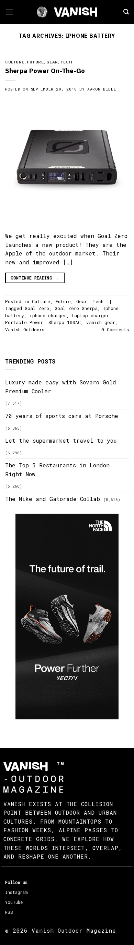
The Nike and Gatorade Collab (52, 498)
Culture (14, 62)
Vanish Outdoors (24, 329)
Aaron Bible (101, 89)
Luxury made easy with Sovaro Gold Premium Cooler (60, 387)
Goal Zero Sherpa (76, 308)
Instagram (16, 892)
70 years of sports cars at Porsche (61, 415)
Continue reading (35, 277)
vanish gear (100, 322)
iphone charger (48, 315)
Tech (66, 62)
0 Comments (115, 329)
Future (35, 62)
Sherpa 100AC (64, 322)
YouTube (14, 902)
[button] (9, 11)
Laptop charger (90, 315)
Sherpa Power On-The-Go (45, 70)
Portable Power (24, 322)
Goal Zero (37, 308)
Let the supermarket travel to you (60, 440)
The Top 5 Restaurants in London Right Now (57, 470)
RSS (9, 912)
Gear (52, 62)
